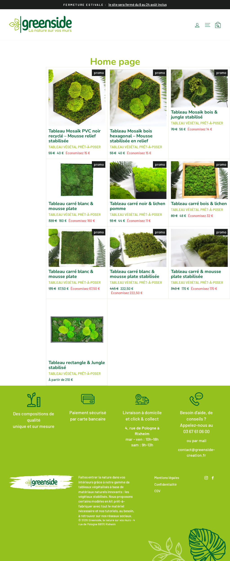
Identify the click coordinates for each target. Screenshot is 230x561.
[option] (115, 4)
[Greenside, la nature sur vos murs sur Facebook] (213, 477)
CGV (157, 491)
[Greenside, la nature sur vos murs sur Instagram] (206, 477)
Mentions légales (166, 478)
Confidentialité (165, 484)
